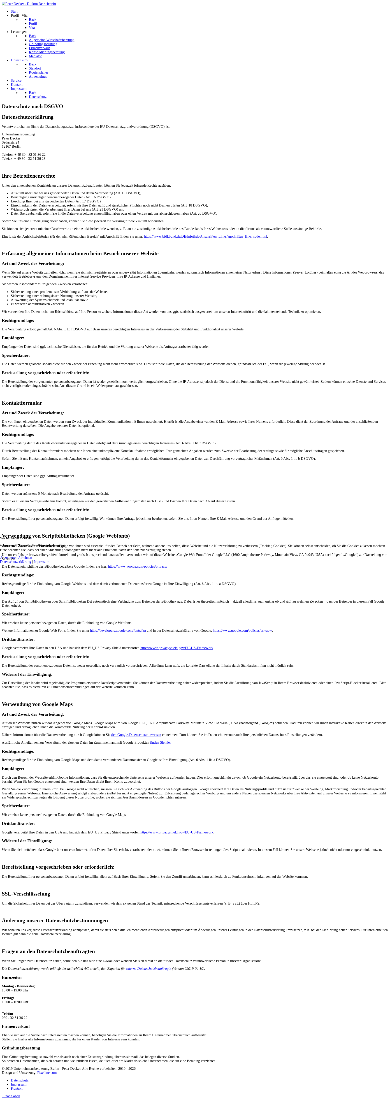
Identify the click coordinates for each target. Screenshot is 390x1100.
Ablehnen (25, 557)
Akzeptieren (8, 557)
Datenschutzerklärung (15, 562)
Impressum (41, 562)
